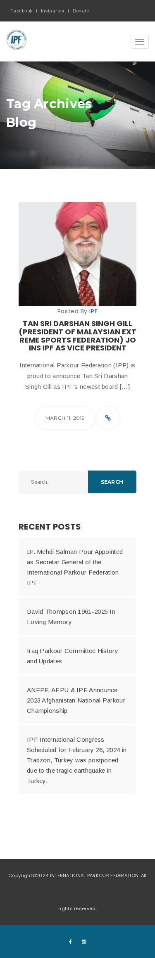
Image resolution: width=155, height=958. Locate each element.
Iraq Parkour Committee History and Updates (72, 656)
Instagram (52, 10)
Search (112, 482)
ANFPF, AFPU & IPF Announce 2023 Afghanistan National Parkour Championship (76, 700)
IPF (93, 311)
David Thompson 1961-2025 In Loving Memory (71, 616)
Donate (81, 10)
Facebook (21, 10)
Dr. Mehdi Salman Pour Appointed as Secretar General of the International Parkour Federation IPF (75, 567)
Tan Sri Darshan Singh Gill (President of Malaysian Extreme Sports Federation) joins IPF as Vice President (77, 335)
